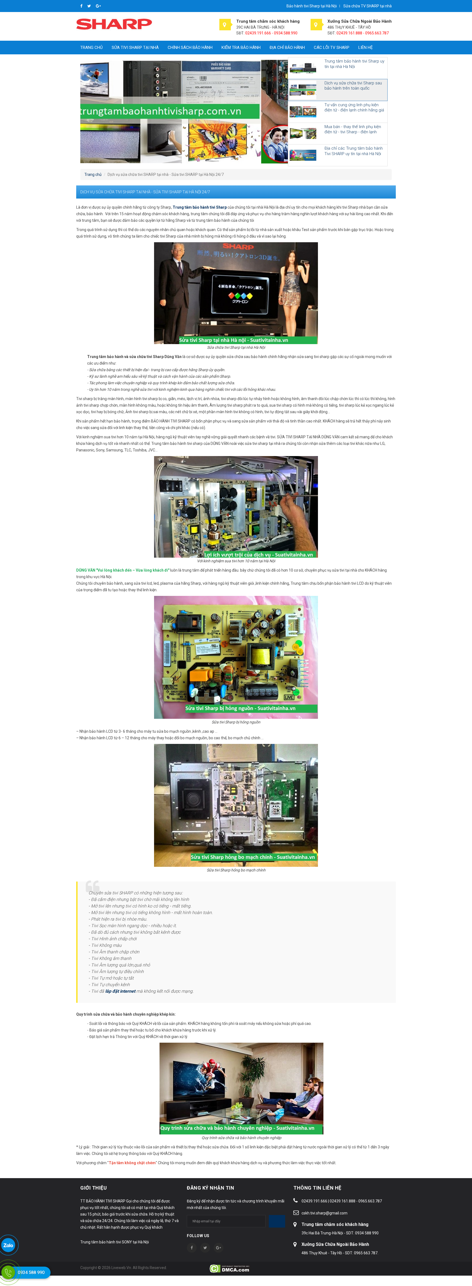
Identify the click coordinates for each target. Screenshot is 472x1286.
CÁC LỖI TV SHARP (331, 47)
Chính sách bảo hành (190, 47)
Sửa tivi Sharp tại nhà (135, 47)
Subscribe (277, 1221)
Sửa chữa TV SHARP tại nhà (367, 6)
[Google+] (98, 6)
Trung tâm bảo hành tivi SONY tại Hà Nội (114, 1242)
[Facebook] (81, 6)
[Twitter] (89, 6)
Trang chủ (91, 47)
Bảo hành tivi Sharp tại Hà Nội (312, 6)
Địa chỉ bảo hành (287, 47)
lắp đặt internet (120, 991)
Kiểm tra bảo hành (241, 47)
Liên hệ (365, 47)
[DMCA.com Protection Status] (230, 1268)
